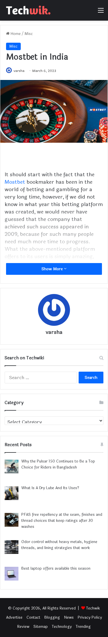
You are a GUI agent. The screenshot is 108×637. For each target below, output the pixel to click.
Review (23, 627)
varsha (19, 70)
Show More (52, 269)
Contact (33, 617)
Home (15, 34)
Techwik (93, 608)
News (69, 617)
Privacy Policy (90, 617)
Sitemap (40, 627)
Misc (28, 34)
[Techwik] (27, 10)
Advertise (14, 617)
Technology (62, 627)
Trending (83, 627)
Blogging (52, 617)
